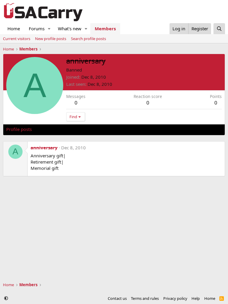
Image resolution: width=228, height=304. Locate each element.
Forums (37, 28)
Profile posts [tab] (19, 129)
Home (13, 28)
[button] (49, 28)
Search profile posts (88, 38)
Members (105, 28)
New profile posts (50, 38)
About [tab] (101, 129)
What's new (69, 28)
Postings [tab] (80, 129)
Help (195, 298)
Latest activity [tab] (52, 129)
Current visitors (16, 38)
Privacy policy (175, 298)
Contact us (117, 298)
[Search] (219, 28)
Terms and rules (145, 298)
